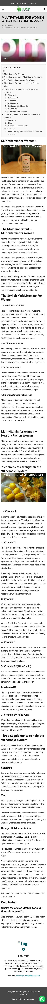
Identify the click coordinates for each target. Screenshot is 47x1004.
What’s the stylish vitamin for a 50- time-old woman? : (25, 133)
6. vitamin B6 (13, 109)
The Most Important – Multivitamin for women (23, 77)
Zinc (10, 123)
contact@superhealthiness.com (28, 976)
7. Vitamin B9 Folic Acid (17, 112)
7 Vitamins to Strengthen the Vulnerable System (21, 90)
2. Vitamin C (13, 98)
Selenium (12, 120)
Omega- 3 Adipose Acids (18, 126)
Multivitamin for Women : (14, 74)
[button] (42, 999)
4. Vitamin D (13, 103)
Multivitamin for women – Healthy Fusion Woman (21, 84)
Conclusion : (9, 129)
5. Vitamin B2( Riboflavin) (18, 106)
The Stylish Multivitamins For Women (19, 80)
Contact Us (32, 3)
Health (5, 58)
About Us (14, 3)
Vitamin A (12, 95)
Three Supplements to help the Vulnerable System (22, 116)
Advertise (23, 3)
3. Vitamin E (13, 101)
